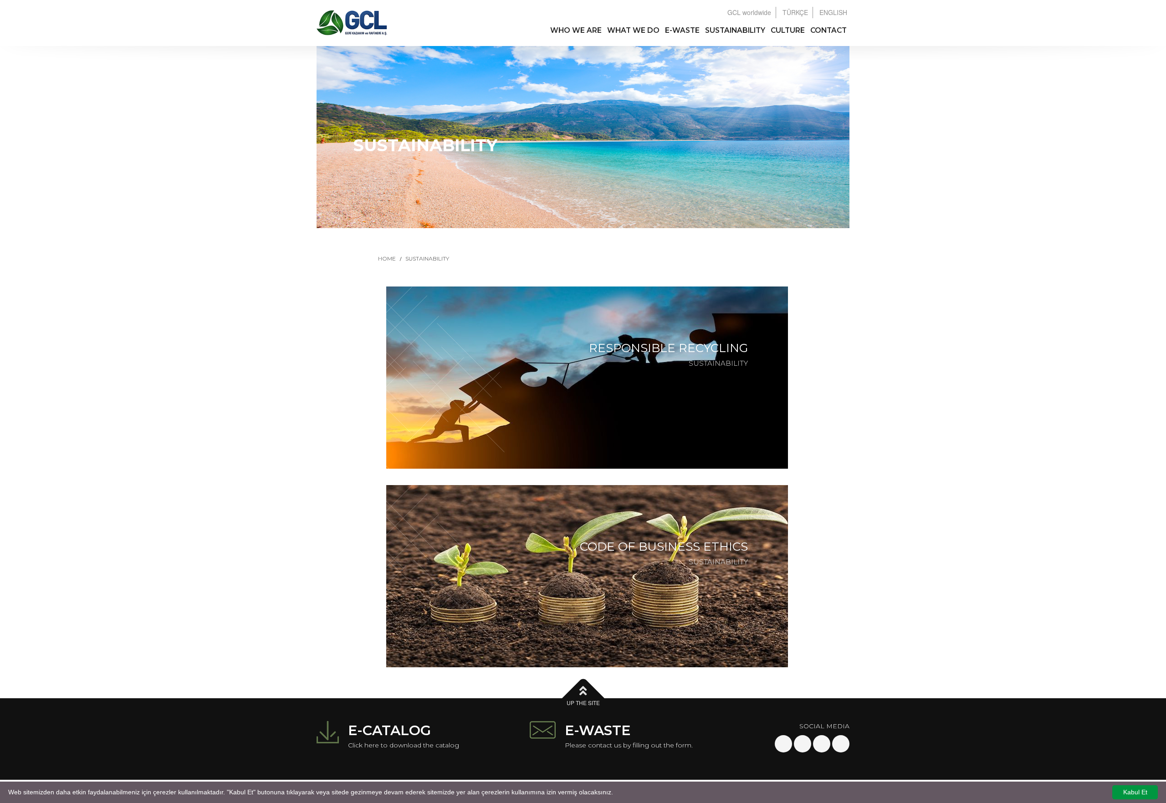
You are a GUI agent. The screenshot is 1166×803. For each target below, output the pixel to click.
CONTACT (828, 30)
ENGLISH (833, 12)
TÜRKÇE (795, 12)
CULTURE (788, 30)
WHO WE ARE (576, 30)
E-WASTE (682, 30)
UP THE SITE (583, 702)
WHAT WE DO (633, 30)
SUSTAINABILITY (735, 30)
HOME (387, 258)
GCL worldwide (749, 12)
